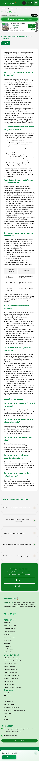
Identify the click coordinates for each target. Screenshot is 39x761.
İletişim (6, 719)
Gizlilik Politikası (9, 713)
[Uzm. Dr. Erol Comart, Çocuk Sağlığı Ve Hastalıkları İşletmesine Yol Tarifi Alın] (34, 29)
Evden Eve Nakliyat (10, 626)
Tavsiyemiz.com (8, 602)
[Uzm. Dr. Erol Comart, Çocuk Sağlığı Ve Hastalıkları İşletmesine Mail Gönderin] (32, 29)
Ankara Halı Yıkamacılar (11, 670)
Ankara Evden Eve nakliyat (12, 658)
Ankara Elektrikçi (9, 681)
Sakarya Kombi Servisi (10, 673)
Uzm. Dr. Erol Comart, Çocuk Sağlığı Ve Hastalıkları (15, 23)
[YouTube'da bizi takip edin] (11, 613)
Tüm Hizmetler (8, 702)
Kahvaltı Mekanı (8, 649)
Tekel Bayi (7, 643)
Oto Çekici (7, 623)
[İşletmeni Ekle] (24, 3)
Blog (5, 699)
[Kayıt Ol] (32, 3)
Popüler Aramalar (9, 684)
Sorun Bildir (20, 741)
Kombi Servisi (8, 640)
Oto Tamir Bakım (9, 652)
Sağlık (16, 8)
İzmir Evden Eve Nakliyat (11, 675)
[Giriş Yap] (28, 3)
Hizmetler (10, 8)
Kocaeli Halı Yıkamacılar (11, 678)
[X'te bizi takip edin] (8, 613)
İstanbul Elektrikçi (9, 667)
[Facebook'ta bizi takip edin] (5, 613)
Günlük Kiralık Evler (10, 629)
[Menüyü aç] (36, 3)
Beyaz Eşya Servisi (9, 632)
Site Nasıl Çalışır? (9, 705)
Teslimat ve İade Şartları (11, 708)
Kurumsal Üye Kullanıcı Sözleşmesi (14, 710)
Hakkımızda (7, 696)
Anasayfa (4, 8)
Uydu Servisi (7, 646)
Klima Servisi (8, 634)
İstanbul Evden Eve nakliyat (12, 661)
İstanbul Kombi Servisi (10, 664)
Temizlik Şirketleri (9, 637)
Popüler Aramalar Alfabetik (12, 687)
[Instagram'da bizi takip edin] (14, 613)
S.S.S (5, 716)
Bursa (5, 43)
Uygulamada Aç (9, 757)
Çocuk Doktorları (24, 8)
